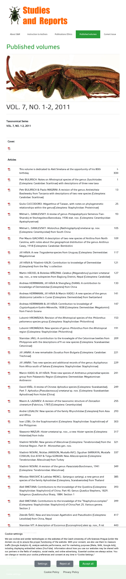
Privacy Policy (71, 572)
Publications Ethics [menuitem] (63, 34)
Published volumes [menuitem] (88, 34)
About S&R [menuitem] (15, 34)
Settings (42, 563)
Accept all (88, 563)
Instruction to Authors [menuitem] (37, 34)
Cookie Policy (51, 572)
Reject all (65, 563)
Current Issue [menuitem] (110, 34)
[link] (38, 14)
